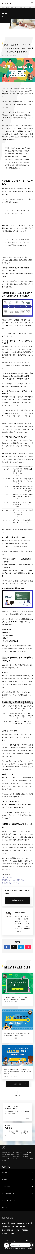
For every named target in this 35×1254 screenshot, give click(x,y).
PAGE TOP (17, 1095)
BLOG (7, 7)
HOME (3, 7)
